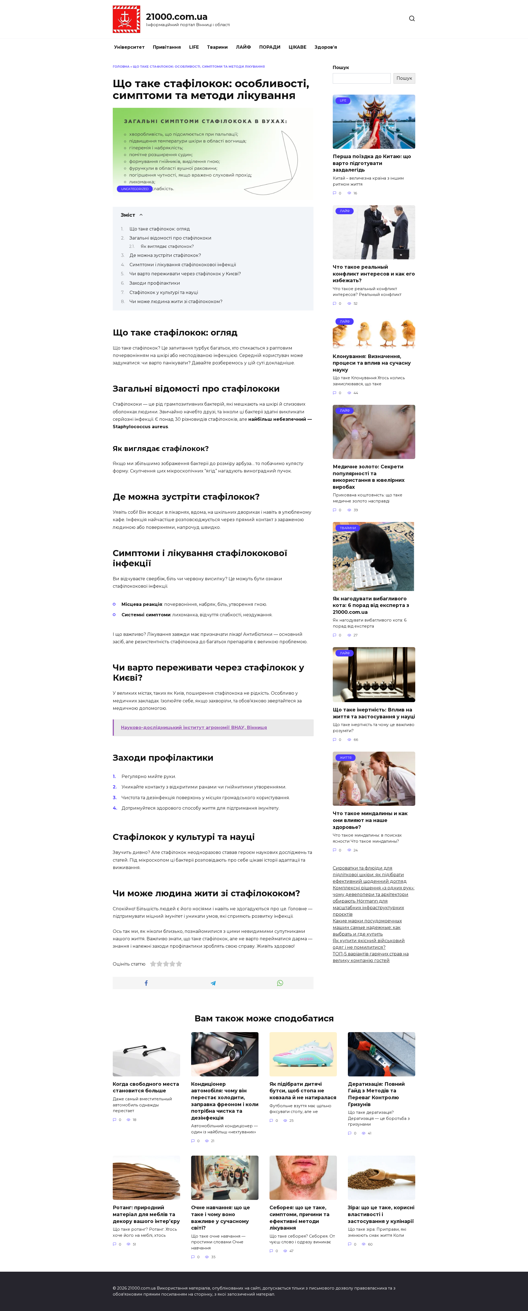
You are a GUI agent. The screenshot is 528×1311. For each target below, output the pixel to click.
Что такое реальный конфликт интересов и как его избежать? (374, 273)
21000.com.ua (177, 16)
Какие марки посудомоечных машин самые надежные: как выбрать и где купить (367, 927)
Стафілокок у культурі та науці (164, 292)
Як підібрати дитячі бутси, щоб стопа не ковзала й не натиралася (303, 1090)
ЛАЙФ (243, 47)
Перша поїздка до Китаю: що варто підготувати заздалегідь (372, 163)
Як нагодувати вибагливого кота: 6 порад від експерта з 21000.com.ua (371, 605)
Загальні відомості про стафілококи (170, 238)
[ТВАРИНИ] (374, 587)
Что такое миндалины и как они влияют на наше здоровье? (370, 820)
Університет (129, 47)
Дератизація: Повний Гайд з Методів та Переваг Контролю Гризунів (376, 1094)
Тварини (217, 47)
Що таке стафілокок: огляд (160, 229)
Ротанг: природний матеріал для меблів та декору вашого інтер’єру (146, 1214)
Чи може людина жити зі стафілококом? (176, 301)
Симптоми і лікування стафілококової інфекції (183, 264)
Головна (121, 66)
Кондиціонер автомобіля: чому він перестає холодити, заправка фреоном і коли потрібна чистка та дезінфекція (224, 1101)
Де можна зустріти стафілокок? (165, 255)
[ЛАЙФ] (374, 256)
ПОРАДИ (269, 47)
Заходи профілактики (155, 283)
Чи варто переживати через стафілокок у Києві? (185, 273)
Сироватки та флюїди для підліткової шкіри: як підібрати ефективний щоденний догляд (370, 874)
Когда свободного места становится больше (146, 1087)
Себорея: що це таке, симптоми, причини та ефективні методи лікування (299, 1218)
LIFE (194, 47)
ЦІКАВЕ (297, 47)
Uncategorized (134, 189)
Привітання (167, 47)
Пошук (341, 67)
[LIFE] (374, 145)
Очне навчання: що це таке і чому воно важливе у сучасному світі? (220, 1218)
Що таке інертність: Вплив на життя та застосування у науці (374, 713)
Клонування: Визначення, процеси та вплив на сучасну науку (372, 362)
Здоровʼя (326, 47)
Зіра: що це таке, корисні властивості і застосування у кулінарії (381, 1214)
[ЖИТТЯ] (374, 802)
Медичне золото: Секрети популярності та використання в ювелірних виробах (369, 477)
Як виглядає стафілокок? (167, 246)
